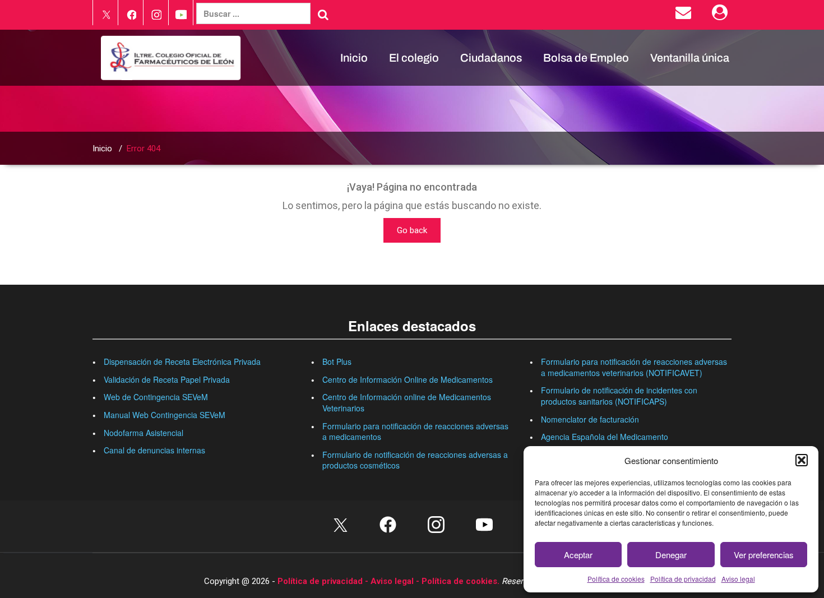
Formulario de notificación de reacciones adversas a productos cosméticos (415, 460)
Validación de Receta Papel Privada (167, 379)
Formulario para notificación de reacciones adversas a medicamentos (415, 431)
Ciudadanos (491, 57)
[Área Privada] (722, 15)
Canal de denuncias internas (154, 450)
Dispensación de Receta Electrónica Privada (182, 361)
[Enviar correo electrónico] (685, 15)
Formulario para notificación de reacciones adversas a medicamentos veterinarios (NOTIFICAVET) (634, 367)
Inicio (354, 57)
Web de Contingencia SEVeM (156, 396)
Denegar (671, 554)
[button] (801, 460)
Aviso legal (738, 578)
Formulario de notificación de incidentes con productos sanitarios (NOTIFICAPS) (619, 395)
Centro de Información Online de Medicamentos (407, 379)
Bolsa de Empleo (586, 57)
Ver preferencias (764, 554)
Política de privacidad (683, 578)
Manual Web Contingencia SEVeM (164, 414)
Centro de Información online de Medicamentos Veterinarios (406, 402)
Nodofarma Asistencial (143, 432)
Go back (412, 230)
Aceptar (578, 554)
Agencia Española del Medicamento (604, 436)
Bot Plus (336, 361)
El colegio (414, 57)
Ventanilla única (689, 57)
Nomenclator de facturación (590, 419)
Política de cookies (616, 578)
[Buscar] (323, 14)
